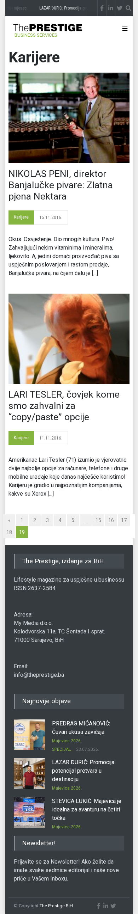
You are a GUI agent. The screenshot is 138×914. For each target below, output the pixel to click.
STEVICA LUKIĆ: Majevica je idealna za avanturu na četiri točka (86, 809)
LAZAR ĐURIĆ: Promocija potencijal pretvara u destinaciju (83, 771)
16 (111, 520)
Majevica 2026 (66, 740)
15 (98, 520)
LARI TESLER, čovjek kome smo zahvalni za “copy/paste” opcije (64, 406)
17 (124, 520)
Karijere (21, 217)
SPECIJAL (61, 749)
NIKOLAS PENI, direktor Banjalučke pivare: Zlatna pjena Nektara (60, 185)
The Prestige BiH (56, 905)
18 (9, 532)
